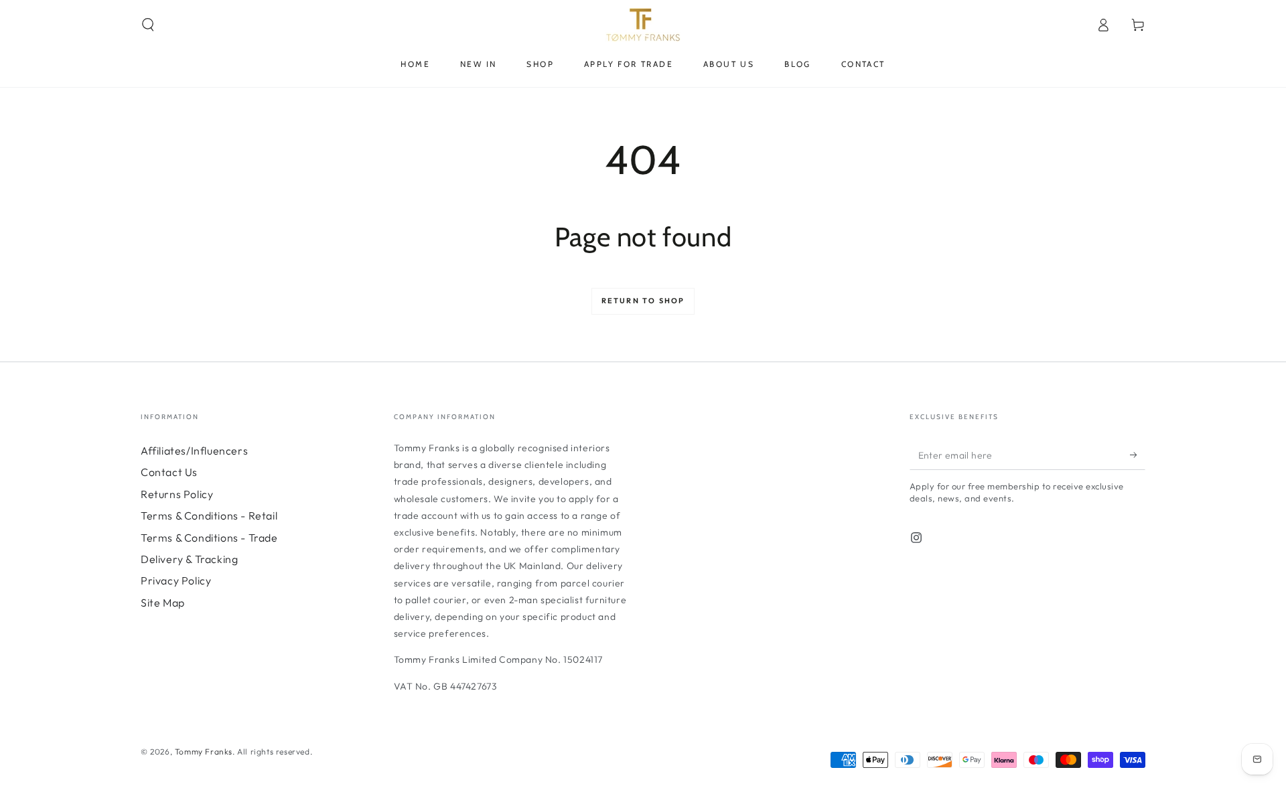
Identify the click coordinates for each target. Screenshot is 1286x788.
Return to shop (643, 300)
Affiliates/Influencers (194, 450)
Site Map (163, 602)
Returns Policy (177, 494)
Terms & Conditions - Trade (209, 537)
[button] (148, 25)
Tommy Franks (203, 751)
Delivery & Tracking (189, 559)
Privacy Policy (176, 580)
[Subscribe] (1137, 454)
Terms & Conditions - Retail (209, 515)
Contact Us (169, 472)
